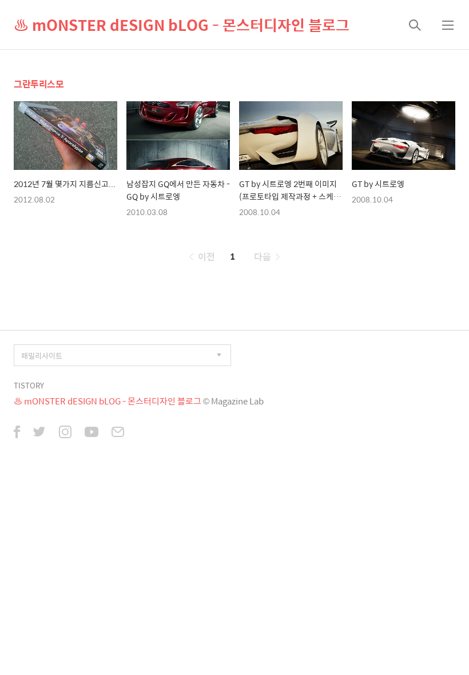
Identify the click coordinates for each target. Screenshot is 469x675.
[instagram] (65, 433)
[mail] (118, 433)
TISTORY (29, 385)
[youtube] (91, 433)
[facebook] (17, 433)
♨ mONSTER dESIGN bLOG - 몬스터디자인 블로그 (181, 24)
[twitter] (39, 433)
